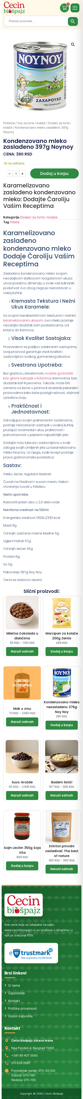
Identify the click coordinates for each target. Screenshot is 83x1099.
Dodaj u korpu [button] (62, 651)
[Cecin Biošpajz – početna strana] (23, 905)
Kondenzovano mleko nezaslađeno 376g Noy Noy (62, 707)
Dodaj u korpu (54, 173)
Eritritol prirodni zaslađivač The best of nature (61, 851)
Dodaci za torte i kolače (38, 217)
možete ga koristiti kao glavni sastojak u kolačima (38, 376)
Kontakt (14, 1001)
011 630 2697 (20, 1063)
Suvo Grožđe (22, 782)
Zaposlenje (16, 993)
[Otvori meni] (75, 7)
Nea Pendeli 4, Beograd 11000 (32, 1048)
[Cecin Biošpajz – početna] (15, 8)
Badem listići (61, 782)
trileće (15, 222)
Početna (9, 123)
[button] (73, 44)
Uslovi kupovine (20, 1016)
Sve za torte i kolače (31, 123)
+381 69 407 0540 (24, 1055)
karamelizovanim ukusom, (23, 320)
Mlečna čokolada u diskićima (22, 636)
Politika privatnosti (22, 1008)
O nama (14, 985)
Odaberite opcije (22, 651)
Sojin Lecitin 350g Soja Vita (22, 850)
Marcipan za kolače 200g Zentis (62, 636)
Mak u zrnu (22, 708)
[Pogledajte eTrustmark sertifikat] (31, 953)
